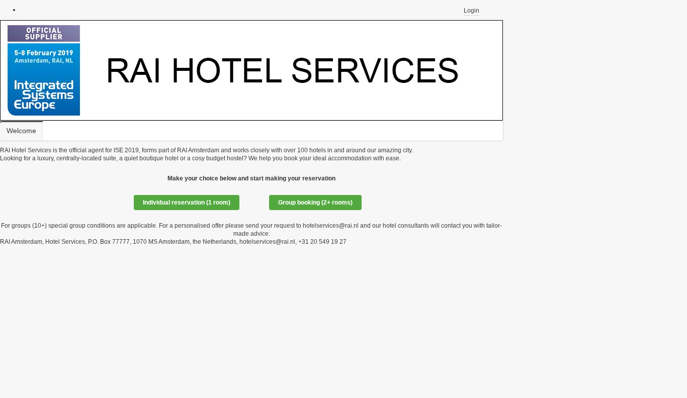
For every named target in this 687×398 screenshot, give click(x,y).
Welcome (21, 131)
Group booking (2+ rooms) (315, 202)
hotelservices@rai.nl (331, 225)
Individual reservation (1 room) (186, 202)
